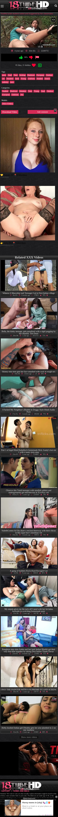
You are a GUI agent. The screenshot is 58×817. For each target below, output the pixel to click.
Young (23, 79)
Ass (22, 95)
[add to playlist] (39, 65)
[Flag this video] (37, 57)
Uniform (31, 79)
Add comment (46, 111)
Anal (10, 75)
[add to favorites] (34, 65)
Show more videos (29, 737)
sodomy (5, 82)
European (40, 75)
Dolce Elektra (7, 104)
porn (4, 75)
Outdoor (49, 75)
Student (40, 79)
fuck (17, 79)
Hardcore (31, 75)
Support (5, 791)
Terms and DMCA (21, 791)
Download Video (9, 112)
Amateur (10, 79)
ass (3, 79)
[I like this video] (21, 57)
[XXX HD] (29, 6)
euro (12, 82)
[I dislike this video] (31, 57)
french (47, 79)
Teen (15, 75)
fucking (22, 75)
